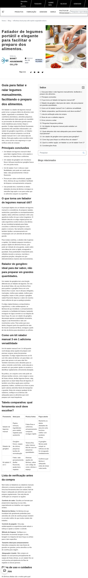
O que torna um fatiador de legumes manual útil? (58, 100)
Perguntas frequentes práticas (52, 123)
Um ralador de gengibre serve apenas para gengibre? (60, 136)
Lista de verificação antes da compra (54, 114)
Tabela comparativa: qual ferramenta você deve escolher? (61, 111)
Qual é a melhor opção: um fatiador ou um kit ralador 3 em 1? (63, 142)
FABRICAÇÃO (31, 12)
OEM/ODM (43, 12)
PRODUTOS (19, 12)
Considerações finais (49, 145)
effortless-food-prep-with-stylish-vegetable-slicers (29, 21)
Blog (9, 21)
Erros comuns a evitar (49, 120)
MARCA (53, 12)
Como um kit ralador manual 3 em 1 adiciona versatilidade (61, 108)
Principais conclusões (49, 97)
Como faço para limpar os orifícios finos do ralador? (60, 139)
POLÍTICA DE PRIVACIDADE (64, 12)
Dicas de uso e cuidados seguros (53, 117)
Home (4, 21)
